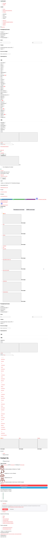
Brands (4, 511)
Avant (1, 68)
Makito (1, 87)
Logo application (6, 518)
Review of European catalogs (8, 523)
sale (3, 247)
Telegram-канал (23, 487)
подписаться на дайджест (24, 485)
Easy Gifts (2, 75)
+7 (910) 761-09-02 (3, 202)
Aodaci (1, 65)
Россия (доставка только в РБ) (6, 47)
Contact (4, 23)
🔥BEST (4, 213)
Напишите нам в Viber (31, 199)
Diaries (4, 235)
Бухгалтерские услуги (7, 528)
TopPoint (2, 114)
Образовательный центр (7, 527)
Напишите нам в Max (42, 199)
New (3, 224)
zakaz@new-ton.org (4, 200)
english (4, 1)
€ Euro (4, 9)
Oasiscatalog (2, 125)
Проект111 (2, 128)
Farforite (2, 79)
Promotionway (3, 103)
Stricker (1, 113)
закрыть (3, 178)
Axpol (1, 69)
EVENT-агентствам (30, 209)
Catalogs (4, 245)
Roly (1, 107)
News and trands (6, 270)
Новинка (2, 36)
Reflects (1, 104)
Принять (5, 509)
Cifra (1, 71)
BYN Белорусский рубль (7, 10)
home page (22, 464)
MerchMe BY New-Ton (4, 94)
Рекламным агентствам (19, 209)
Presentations (5, 291)
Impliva (1, 80)
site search (13, 464)
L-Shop (1, 85)
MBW (1, 93)
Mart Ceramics (3, 90)
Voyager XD (2, 117)
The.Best (2, 306)
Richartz (2, 106)
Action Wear (2, 62)
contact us (5, 464)
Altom (1, 64)
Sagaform (2, 110)
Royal (1, 108)
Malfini (1, 89)
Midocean (2, 96)
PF (0, 100)
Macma (1, 86)
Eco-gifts (4, 248)
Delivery (4, 24)
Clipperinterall (2, 72)
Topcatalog (2, 126)
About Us (4, 20)
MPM (1, 99)
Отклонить (12, 509)
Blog (3, 517)
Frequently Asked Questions (8, 521)
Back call (2, 150)
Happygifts (2, 122)
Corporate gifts (5, 520)
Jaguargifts (2, 83)
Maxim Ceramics (3, 92)
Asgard (1, 66)
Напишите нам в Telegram (7, 199)
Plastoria (2, 101)
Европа (1, 48)
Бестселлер (2, 34)
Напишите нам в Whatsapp (20, 199)
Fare (1, 78)
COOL (1, 73)
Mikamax (2, 97)
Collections (5, 281)
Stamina (2, 111)
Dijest (4, 516)
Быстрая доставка (4, 33)
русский (4, 3)
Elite (1, 76)
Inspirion (2, 82)
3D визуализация (3, 37)
